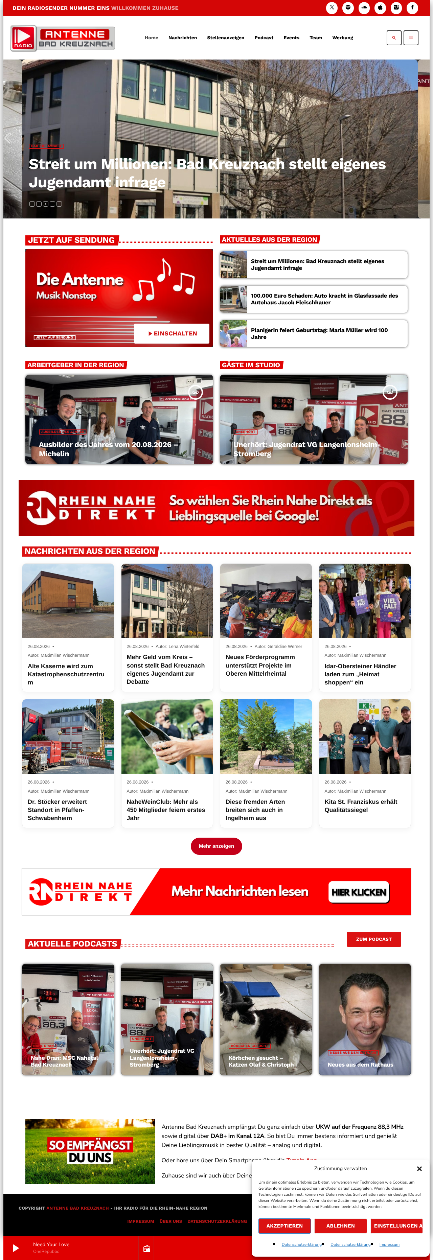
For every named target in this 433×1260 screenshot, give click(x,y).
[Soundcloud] (364, 8)
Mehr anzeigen (216, 846)
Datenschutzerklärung (302, 1244)
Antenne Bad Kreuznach (77, 1208)
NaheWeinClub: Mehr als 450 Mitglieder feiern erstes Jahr (166, 810)
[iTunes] (380, 8)
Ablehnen (340, 1226)
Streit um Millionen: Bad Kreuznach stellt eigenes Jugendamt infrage (317, 265)
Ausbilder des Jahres (62, 432)
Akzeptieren (285, 1226)
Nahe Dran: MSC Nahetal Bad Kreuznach (64, 1061)
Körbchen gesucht (249, 1046)
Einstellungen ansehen (398, 1226)
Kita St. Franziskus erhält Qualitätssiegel (361, 805)
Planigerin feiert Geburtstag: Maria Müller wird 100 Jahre (319, 334)
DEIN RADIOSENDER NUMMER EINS (96, 8)
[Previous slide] (9, 139)
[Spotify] (348, 8)
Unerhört (245, 432)
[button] (419, 1168)
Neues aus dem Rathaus (353, 1053)
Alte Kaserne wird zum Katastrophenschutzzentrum (66, 674)
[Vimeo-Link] (62, 38)
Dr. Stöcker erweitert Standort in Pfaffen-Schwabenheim (57, 810)
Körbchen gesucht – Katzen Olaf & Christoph (261, 1061)
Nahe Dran (43, 1046)
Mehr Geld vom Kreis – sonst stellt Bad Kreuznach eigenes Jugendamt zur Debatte (166, 669)
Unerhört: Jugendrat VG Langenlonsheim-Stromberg (162, 1058)
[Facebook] (412, 8)
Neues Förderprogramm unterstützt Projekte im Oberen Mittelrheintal (260, 665)
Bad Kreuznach (46, 146)
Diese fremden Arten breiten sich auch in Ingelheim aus (255, 810)
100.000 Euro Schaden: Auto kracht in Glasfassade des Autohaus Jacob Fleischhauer (324, 299)
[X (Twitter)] (332, 8)
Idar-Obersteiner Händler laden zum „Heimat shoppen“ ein (360, 674)
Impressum (390, 1244)
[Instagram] (396, 8)
